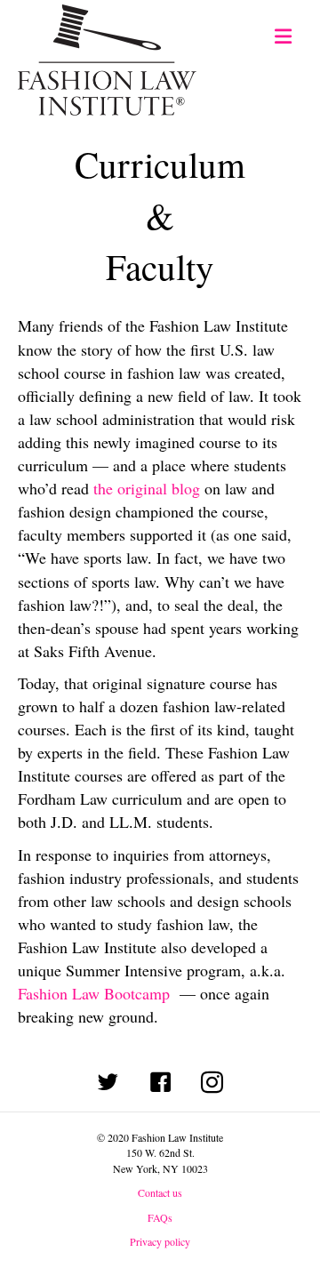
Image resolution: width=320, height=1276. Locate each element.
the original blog (146, 488)
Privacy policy (160, 1241)
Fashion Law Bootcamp (94, 993)
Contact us (160, 1192)
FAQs (160, 1217)
